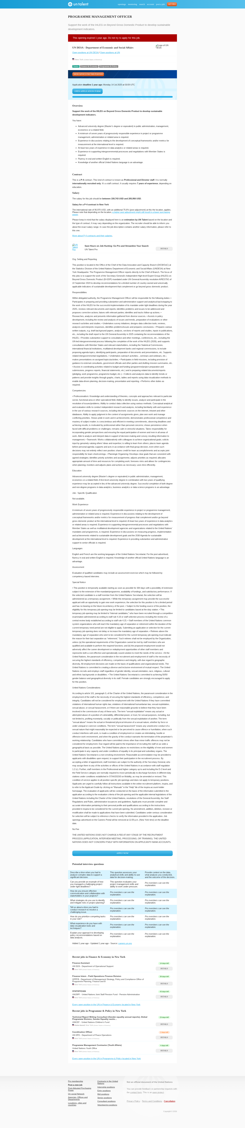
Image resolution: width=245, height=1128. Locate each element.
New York (79, 59)
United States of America (93, 59)
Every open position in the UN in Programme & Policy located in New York (106, 1058)
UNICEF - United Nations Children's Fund (90, 1022)
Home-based (79, 1025)
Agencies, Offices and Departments (78, 1098)
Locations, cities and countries (77, 1104)
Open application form (87, 91)
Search (142, 4)
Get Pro (172, 4)
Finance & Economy (89, 66)
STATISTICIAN (79, 991)
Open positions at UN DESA (85, 52)
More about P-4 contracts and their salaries (92, 235)
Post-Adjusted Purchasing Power (79, 1089)
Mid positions (103, 1094)
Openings (122, 4)
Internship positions (106, 1087)
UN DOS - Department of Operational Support (92, 966)
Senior (76, 66)
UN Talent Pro (91, 249)
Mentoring (132, 4)
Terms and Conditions (152, 1101)
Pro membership (75, 1081)
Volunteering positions (107, 1105)
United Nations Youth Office (84, 1048)
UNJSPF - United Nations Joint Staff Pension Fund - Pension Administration (106, 994)
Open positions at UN (110, 52)
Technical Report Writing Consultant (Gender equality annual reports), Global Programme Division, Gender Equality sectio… (109, 1018)
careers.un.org (125, 943)
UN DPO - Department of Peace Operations (91, 1035)
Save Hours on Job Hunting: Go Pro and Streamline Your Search (117, 246)
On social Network (76, 1094)
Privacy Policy (133, 1101)
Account (150, 4)
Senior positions (104, 1098)
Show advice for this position (88, 74)
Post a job (160, 4)
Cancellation (169, 1101)
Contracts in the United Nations (107, 1082)
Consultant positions (106, 1101)
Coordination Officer (82, 1032)
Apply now (122, 853)
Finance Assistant (81, 963)
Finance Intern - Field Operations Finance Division (96, 976)
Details (164, 249)
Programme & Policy (108, 66)
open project (158, 1092)
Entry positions (104, 1091)
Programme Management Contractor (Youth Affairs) (97, 1045)
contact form (136, 1092)
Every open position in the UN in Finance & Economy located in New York (106, 1004)
